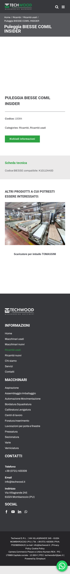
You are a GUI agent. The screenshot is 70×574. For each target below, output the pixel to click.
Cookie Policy (38, 548)
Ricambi (24, 127)
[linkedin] (19, 511)
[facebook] (6, 511)
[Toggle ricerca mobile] (56, 7)
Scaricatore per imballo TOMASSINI (35, 254)
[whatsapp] (25, 511)
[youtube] (13, 511)
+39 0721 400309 (45, 542)
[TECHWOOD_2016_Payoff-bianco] (19, 309)
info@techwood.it (42, 545)
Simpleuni (40, 559)
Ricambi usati (38, 127)
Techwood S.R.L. (19, 538)
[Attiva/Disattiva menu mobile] (63, 7)
